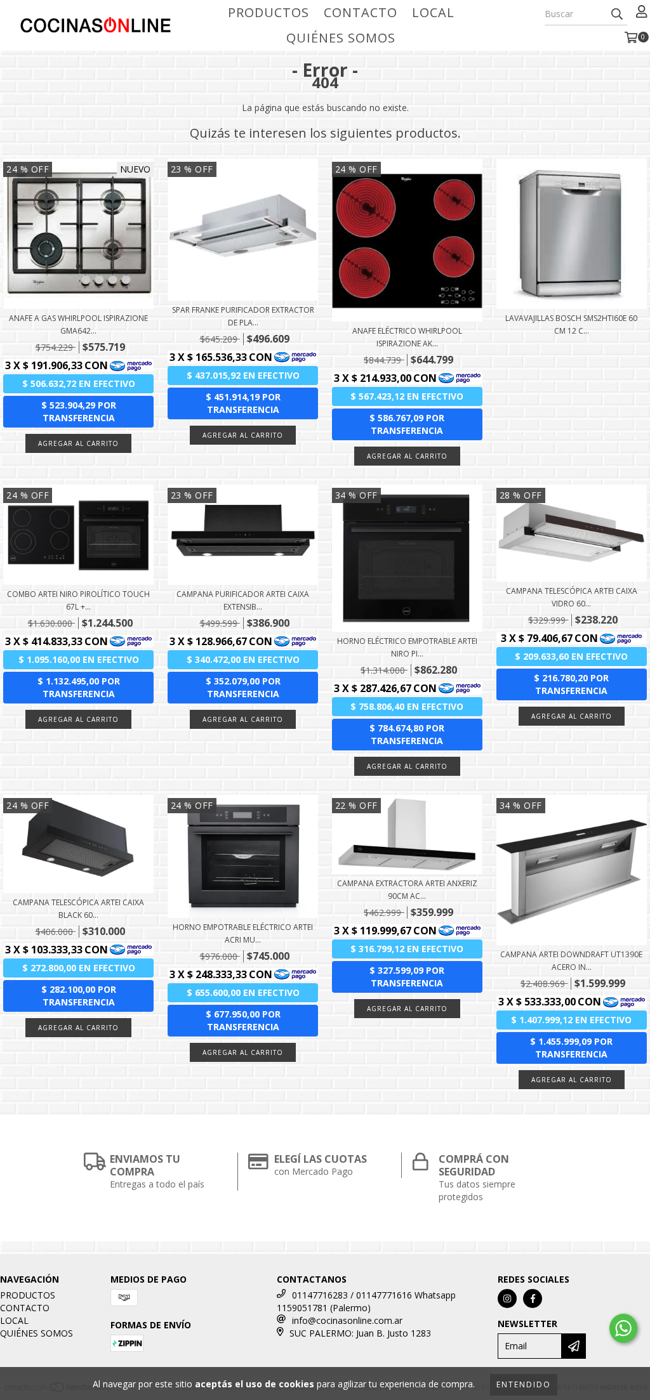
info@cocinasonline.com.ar (347, 1320)
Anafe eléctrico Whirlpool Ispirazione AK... (407, 337)
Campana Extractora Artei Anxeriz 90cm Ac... (407, 889)
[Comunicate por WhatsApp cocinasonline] (623, 1328)
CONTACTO (360, 12)
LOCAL (433, 12)
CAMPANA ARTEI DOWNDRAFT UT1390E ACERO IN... (571, 960)
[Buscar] (617, 14)
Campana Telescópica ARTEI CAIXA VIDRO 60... (571, 597)
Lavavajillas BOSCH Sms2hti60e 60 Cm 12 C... (571, 324)
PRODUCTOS (268, 12)
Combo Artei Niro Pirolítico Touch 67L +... (78, 600)
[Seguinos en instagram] (507, 1298)
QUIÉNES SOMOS (340, 37)
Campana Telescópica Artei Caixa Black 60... (78, 908)
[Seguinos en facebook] (532, 1298)
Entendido (523, 1384)
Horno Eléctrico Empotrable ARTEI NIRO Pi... (407, 647)
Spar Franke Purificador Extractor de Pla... (243, 316)
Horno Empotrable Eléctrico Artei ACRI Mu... (243, 933)
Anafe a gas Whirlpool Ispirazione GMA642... (78, 324)
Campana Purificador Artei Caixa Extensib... (242, 600)
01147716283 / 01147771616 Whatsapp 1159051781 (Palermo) (366, 1301)
